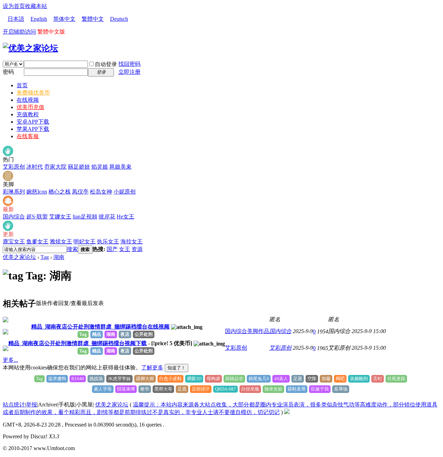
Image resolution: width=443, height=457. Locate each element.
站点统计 (14, 404)
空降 (311, 378)
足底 (182, 389)
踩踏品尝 (234, 378)
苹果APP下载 (33, 129)
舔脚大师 (145, 378)
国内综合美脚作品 (247, 331)
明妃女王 (84, 241)
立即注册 (129, 72)
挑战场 (96, 378)
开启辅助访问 (19, 32)
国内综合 (14, 216)
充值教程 (28, 114)
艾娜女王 (60, 216)
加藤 (326, 378)
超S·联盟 (37, 216)
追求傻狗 (57, 378)
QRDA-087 (225, 389)
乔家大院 (55, 167)
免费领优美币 (33, 93)
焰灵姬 (99, 167)
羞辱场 (340, 389)
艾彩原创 (14, 167)
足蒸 (297, 378)
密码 (8, 72)
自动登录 (106, 64)
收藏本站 (36, 6)
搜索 (72, 249)
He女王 (125, 216)
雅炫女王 (61, 241)
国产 (112, 249)
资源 (137, 249)
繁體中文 (93, 19)
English (38, 19)
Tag (44, 257)
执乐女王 (108, 241)
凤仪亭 (80, 192)
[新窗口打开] (5, 320)
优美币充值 (30, 107)
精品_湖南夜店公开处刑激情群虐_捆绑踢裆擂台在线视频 (100, 327)
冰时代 (34, 167)
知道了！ (177, 367)
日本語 (16, 19)
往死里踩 (396, 378)
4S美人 (281, 378)
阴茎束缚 (126, 389)
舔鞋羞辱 (297, 389)
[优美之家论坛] (30, 48)
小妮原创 (125, 192)
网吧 (340, 378)
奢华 (144, 389)
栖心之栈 (59, 192)
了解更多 (152, 367)
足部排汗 (201, 389)
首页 (22, 85)
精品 (96, 334)
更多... (10, 360)
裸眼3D (194, 378)
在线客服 (28, 136)
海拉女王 (131, 241)
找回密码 (129, 64)
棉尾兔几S (258, 378)
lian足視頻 (85, 216)
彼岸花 (107, 216)
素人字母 (103, 389)
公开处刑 (144, 334)
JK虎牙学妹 (119, 378)
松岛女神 (101, 192)
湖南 (58, 257)
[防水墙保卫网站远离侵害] (287, 412)
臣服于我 (320, 389)
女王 (124, 249)
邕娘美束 (120, 167)
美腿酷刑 (359, 378)
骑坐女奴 (273, 389)
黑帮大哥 (163, 389)
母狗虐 (213, 378)
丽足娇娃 (79, 167)
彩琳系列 (14, 192)
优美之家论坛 (19, 257)
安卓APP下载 (33, 122)
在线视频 (28, 100)
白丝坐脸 (250, 389)
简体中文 (64, 19)
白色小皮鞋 (170, 378)
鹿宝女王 (14, 241)
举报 (31, 404)
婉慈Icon (36, 192)
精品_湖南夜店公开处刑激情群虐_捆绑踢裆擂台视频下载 (77, 343)
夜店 (124, 334)
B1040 (77, 378)
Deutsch (119, 19)
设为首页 (14, 6)
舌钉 (377, 378)
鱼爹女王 (37, 241)
